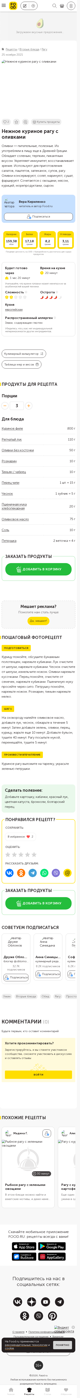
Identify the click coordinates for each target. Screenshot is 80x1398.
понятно (62, 1345)
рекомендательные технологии (26, 1345)
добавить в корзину (42, 569)
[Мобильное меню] (4, 6)
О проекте (18, 1331)
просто (71, 996)
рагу (58, 996)
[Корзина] (62, 6)
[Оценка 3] (21, 854)
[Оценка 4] (27, 854)
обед (45, 996)
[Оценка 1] (8, 854)
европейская (14, 309)
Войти (38, 1074)
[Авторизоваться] (71, 6)
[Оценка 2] (14, 854)
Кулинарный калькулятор (21, 354)
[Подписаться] (46, 1133)
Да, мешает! (38, 621)
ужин (6, 996)
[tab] (11, 1391)
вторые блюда (26, 996)
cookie (9, 1348)
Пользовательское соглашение (31, 1336)
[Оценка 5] (34, 854)
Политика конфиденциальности (47, 1331)
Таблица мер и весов (19, 364)
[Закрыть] (73, 1327)
